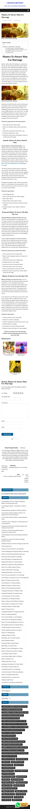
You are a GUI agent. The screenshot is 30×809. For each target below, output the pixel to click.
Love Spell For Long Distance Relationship (12, 682)
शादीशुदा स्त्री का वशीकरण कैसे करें (8, 794)
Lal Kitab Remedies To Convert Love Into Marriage (15, 727)
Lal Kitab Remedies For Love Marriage (11, 669)
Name (3, 421)
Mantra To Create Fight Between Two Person (12, 622)
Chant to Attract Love (7, 546)
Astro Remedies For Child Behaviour (12, 709)
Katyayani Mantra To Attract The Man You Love (17, 49)
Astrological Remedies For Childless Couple (12, 590)
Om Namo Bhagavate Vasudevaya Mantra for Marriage (15, 551)
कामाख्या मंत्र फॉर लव (6, 762)
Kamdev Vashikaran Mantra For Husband (12, 630)
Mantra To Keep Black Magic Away (10, 674)
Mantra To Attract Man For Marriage (11, 46)
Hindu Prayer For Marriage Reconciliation (12, 619)
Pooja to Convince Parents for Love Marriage (12, 548)
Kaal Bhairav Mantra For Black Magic (11, 606)
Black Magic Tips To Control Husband (11, 638)
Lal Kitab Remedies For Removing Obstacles (12, 672)
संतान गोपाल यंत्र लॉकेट (19, 797)
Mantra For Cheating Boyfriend (9, 614)
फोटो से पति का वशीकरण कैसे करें (17, 779)
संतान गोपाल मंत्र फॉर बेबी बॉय (7, 797)
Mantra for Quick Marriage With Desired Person (13, 554)
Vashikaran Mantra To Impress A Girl (10, 677)
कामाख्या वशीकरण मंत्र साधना (7, 764)
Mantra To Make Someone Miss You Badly (12, 651)
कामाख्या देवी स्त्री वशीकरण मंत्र (21, 759)
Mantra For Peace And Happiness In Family (12, 648)
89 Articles (22, 447)
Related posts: (10, 52)
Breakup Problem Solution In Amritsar (12, 715)
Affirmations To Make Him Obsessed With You (13, 564)
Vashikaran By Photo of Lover (9, 661)
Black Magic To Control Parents (9, 645)
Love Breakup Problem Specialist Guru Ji (13, 729)
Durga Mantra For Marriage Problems (11, 598)
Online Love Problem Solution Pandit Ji (11, 567)
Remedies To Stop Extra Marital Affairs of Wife (14, 747)
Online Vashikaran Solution (9, 738)
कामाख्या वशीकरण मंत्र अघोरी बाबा (17, 762)
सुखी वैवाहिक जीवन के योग (17, 799)
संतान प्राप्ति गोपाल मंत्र (6, 799)
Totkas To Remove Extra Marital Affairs (13, 750)
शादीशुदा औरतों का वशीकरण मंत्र (7, 791)
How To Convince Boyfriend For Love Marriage (14, 163)
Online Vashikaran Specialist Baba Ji (12, 744)
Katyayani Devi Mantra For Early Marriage (12, 562)
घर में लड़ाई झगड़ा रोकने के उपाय (7, 770)
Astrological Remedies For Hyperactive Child (14, 706)
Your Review (5, 402)
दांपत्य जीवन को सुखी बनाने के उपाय (21, 770)
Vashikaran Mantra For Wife (8, 635)
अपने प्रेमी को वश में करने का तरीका (8, 759)
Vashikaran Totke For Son (9, 756)
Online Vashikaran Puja (8, 735)
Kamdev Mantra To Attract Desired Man (15, 48)
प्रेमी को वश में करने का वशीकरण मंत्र (8, 776)
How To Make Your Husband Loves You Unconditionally (15, 577)
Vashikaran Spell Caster (7, 679)
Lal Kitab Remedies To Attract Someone (11, 627)
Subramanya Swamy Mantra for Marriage (12, 556)
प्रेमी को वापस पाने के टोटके (21, 776)
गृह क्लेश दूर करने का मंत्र (18, 764)
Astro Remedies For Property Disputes (11, 583)
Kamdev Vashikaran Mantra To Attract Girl (14, 721)
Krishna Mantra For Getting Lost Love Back (12, 603)
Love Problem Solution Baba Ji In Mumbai (12, 656)
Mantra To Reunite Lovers (8, 609)
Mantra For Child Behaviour (8, 632)
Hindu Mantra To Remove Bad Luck (10, 666)
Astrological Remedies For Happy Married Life (13, 611)
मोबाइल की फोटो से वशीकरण (7, 785)
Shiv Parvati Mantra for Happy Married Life (12, 559)
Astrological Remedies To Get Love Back (11, 572)
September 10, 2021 (7, 20)
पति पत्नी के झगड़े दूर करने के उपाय (8, 773)
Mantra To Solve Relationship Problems (11, 588)
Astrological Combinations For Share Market (12, 664)
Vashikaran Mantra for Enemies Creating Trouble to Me (15, 543)
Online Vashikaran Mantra (8, 640)
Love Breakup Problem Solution (9, 653)
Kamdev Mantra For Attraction (10, 718)
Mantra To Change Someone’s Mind (10, 580)
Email (3, 427)
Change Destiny (17, 20)
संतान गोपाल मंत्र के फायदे (20, 794)
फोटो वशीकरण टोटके (5, 779)
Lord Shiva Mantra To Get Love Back (10, 596)
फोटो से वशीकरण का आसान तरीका (8, 782)
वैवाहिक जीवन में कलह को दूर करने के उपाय (9, 788)
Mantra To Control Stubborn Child (11, 732)
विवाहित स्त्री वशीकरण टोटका (19, 785)
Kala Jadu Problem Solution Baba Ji (10, 643)
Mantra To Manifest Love (8, 659)
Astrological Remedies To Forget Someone (12, 593)
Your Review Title (6, 396)
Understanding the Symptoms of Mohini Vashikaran (14, 510)
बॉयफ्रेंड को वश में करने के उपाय (21, 782)
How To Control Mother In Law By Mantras (12, 617)
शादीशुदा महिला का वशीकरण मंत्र (20, 791)
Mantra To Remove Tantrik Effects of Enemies (13, 601)
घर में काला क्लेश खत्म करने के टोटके (8, 767)
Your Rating (4, 393)
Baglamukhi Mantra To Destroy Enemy (11, 585)
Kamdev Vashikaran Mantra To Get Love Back (14, 724)
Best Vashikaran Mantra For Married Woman (12, 624)
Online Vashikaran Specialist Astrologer (13, 741)
